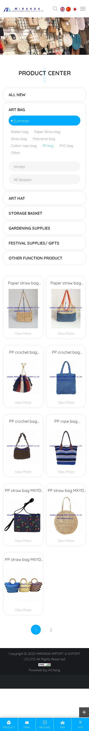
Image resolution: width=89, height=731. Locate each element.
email (26, 727)
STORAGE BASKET (25, 213)
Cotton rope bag (24, 145)
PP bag (48, 145)
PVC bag (66, 145)
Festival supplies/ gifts (34, 243)
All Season (23, 179)
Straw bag (19, 138)
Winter (19, 166)
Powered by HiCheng (44, 669)
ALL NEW (17, 94)
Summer (21, 120)
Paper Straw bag (47, 131)
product (9, 727)
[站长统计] (44, 664)
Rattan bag (19, 131)
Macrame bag (44, 138)
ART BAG (17, 109)
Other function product (35, 258)
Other (15, 152)
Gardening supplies (29, 228)
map (62, 727)
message (44, 727)
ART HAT (17, 198)
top (80, 727)
